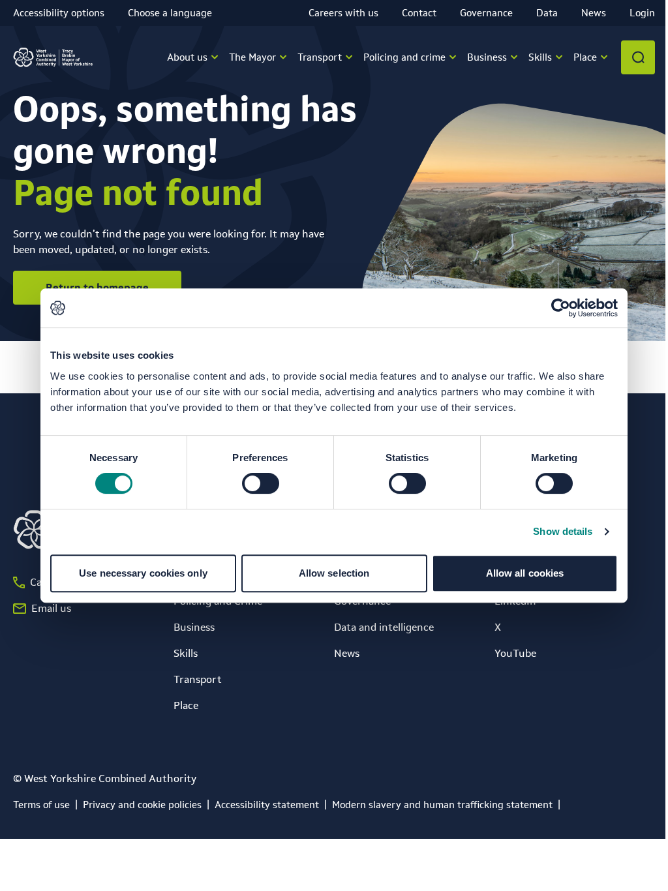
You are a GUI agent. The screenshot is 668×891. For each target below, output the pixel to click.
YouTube (515, 653)
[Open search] (638, 57)
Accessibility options (58, 13)
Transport (198, 679)
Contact (419, 13)
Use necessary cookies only (143, 573)
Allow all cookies (525, 573)
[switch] (260, 483)
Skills (186, 653)
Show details (562, 531)
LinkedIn (515, 601)
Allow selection (334, 573)
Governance (486, 13)
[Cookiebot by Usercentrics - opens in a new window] (561, 308)
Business (194, 627)
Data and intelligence (384, 627)
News (593, 13)
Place (186, 705)
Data (547, 13)
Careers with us (343, 13)
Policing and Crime (218, 601)
